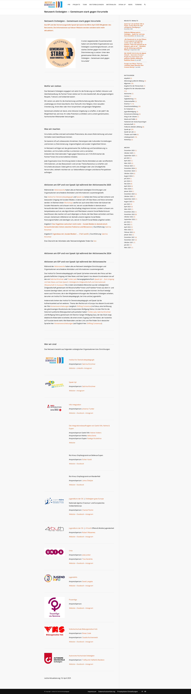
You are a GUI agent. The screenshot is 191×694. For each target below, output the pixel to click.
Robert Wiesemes (88, 532)
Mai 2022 (127, 224)
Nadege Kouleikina (94, 438)
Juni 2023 (127, 204)
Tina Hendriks (87, 559)
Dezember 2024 (129, 168)
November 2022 (129, 214)
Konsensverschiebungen (60, 306)
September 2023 (129, 199)
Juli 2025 (127, 158)
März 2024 (127, 189)
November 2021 (129, 240)
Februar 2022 (128, 232)
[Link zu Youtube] (145, 691)
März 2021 (127, 247)
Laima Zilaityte (87, 480)
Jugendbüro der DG (76, 499)
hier (94, 241)
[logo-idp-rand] (53, 5)
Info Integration (75, 405)
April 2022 (127, 227)
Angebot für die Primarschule (133, 86)
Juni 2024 (127, 181)
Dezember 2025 (129, 150)
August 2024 (128, 176)
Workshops (68, 203)
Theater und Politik (130, 134)
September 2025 (129, 156)
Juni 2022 (127, 222)
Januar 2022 (128, 235)
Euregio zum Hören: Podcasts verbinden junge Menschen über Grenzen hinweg (134, 65)
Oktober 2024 (128, 173)
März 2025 (127, 163)
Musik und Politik (129, 119)
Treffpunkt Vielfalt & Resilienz (93, 660)
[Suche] (145, 4)
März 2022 (127, 230)
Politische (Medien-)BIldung (133, 127)
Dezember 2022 (129, 212)
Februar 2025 (128, 166)
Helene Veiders (95, 433)
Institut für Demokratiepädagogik (60, 197)
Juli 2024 (127, 178)
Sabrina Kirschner (57, 279)
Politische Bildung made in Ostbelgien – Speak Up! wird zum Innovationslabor (134, 34)
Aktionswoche (59, 190)
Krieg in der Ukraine (130, 117)
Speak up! (127, 129)
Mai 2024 (127, 184)
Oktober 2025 (128, 153)
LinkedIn (80, 368)
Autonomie (127, 93)
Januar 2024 (128, 191)
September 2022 (129, 219)
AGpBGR (127, 78)
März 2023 (127, 209)
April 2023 (127, 207)
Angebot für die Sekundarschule (134, 88)
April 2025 (127, 161)
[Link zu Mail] (142, 691)
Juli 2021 (127, 245)
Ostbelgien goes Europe (95, 499)
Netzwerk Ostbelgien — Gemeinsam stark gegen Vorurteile (76, 11)
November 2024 (129, 171)
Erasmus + (127, 104)
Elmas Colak (86, 633)
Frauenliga (73, 600)
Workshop (127, 140)
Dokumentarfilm (129, 101)
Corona (126, 96)
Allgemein (127, 83)
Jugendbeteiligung (130, 111)
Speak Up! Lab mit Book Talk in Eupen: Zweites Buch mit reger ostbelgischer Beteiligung (134, 25)
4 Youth (89, 528)
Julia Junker (86, 555)
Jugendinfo (73, 577)
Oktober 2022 (128, 217)
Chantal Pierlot (87, 510)
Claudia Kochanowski (90, 637)
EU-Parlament (128, 109)
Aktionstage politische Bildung (134, 81)
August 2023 (128, 201)
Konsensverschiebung (131, 114)
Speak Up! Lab (129, 132)
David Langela (87, 581)
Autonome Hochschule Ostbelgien (81, 656)
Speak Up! (80, 197)
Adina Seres (91, 435)
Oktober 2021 (128, 242)
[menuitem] (68, 4)
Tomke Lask (72, 279)
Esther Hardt (87, 459)
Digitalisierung (128, 99)
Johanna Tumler (88, 409)
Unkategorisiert (129, 137)
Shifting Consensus (84, 306)
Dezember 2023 (129, 194)
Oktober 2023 (128, 196)
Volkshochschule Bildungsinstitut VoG (83, 629)
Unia (70, 551)
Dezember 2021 (129, 237)
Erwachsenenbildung (131, 106)
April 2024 (127, 186)
